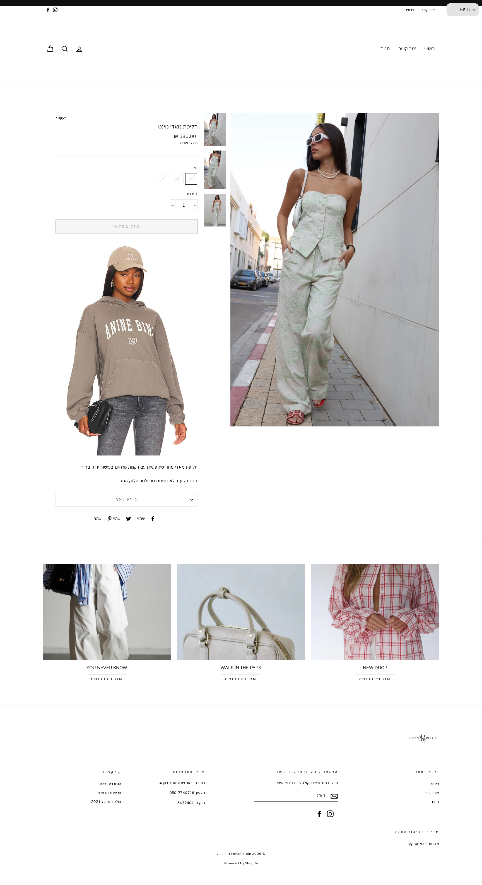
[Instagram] (330, 813)
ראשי (429, 49)
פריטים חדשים (109, 793)
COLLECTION (375, 679)
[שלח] (334, 796)
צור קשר (428, 10)
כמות (192, 194)
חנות (385, 49)
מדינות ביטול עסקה (424, 844)
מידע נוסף (127, 499)
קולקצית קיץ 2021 (106, 802)
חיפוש (411, 10)
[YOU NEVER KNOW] (107, 612)
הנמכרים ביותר (109, 784)
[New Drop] (375, 612)
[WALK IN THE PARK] (241, 612)
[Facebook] (319, 813)
